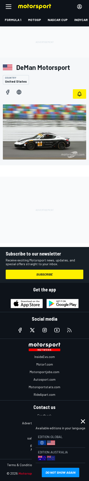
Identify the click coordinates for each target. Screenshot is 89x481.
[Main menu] (8, 6)
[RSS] (69, 330)
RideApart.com (44, 394)
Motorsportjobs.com (44, 372)
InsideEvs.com (44, 357)
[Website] (19, 92)
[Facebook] (7, 92)
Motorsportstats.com (44, 387)
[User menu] (79, 6)
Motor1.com (44, 364)
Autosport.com (44, 379)
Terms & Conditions (21, 465)
